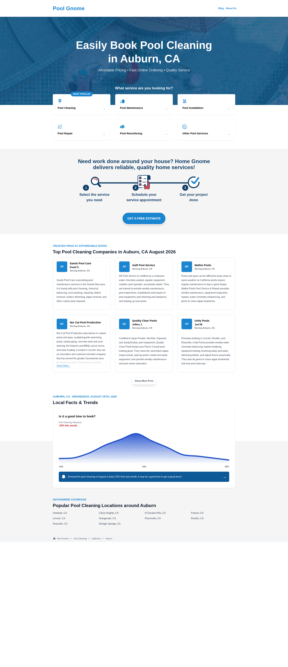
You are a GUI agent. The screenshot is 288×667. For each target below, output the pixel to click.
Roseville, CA (60, 523)
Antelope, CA (60, 513)
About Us (231, 8)
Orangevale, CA (107, 518)
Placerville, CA (153, 518)
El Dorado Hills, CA (155, 513)
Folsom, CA (197, 513)
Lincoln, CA (59, 518)
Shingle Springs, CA (110, 523)
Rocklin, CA (197, 518)
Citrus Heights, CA (109, 513)
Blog (221, 8)
